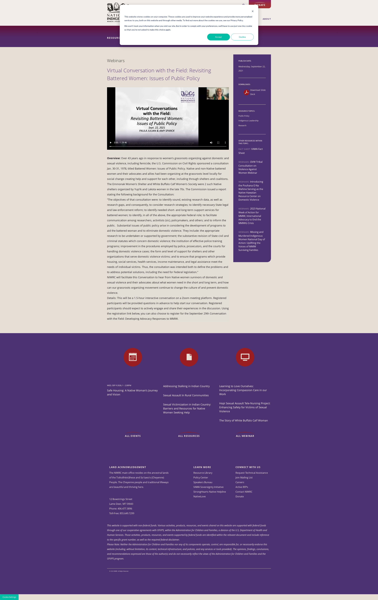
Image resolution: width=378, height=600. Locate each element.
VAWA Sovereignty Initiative (208, 487)
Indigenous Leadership (248, 120)
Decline (242, 37)
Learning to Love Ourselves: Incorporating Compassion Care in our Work (243, 390)
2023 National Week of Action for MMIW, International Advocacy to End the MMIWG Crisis (251, 216)
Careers (240, 482)
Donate (259, 5)
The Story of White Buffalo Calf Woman (243, 420)
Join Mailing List (244, 477)
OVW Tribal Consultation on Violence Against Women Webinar (250, 167)
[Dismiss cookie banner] (253, 11)
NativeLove (199, 496)
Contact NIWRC (244, 491)
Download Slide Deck (258, 92)
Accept (218, 37)
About (267, 19)
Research (242, 125)
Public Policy (243, 116)
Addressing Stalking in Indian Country (186, 386)
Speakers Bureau (202, 482)
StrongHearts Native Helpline (209, 491)
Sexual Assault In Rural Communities (186, 395)
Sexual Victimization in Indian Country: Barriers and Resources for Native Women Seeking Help (187, 408)
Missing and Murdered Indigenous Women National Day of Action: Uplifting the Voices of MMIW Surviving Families (251, 241)
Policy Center (200, 477)
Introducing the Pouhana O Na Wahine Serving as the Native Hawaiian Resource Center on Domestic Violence (250, 190)
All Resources (189, 436)
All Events (133, 436)
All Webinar (245, 436)
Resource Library (202, 472)
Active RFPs (242, 487)
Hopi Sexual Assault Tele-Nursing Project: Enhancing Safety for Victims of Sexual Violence (244, 407)
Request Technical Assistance (252, 472)
